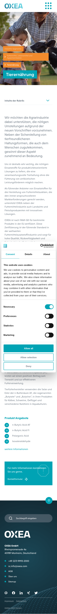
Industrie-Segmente (13, 49)
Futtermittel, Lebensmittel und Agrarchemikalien (19, 56)
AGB (10, 571)
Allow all (28, 348)
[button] (13, 593)
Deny (28, 366)
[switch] (49, 316)
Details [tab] (28, 254)
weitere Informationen (16, 449)
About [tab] (46, 254)
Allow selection (28, 357)
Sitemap (12, 581)
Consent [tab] (10, 254)
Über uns (12, 576)
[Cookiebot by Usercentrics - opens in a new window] (41, 246)
